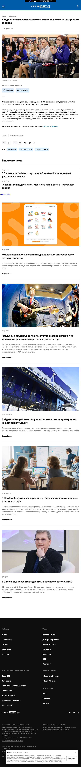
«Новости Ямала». (50, 126)
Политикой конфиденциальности (52, 761)
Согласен (71, 759)
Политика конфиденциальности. (12, 740)
